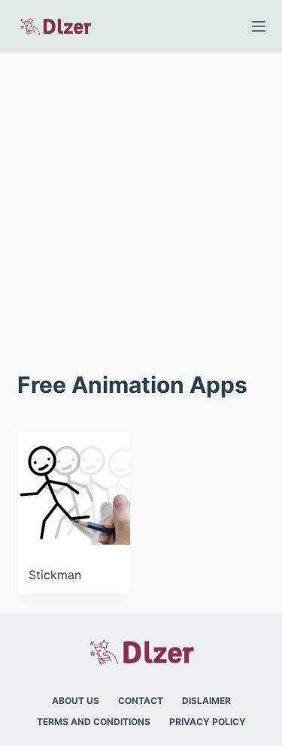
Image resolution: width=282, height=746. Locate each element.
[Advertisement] (141, 201)
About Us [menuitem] (75, 700)
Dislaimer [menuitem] (206, 700)
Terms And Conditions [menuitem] (93, 721)
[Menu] (258, 26)
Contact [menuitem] (140, 700)
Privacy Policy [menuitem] (207, 721)
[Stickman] (73, 488)
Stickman (55, 574)
